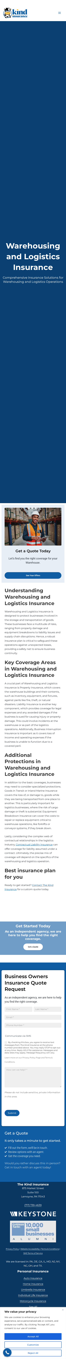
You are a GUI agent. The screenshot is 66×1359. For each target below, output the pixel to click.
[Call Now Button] (7, 1352)
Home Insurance (33, 1283)
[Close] (63, 1310)
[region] (33, 1333)
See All (33, 1306)
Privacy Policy (12, 1249)
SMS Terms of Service (33, 1253)
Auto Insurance (33, 1278)
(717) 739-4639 (33, 1205)
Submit (12, 1113)
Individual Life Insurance (33, 1295)
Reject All (33, 1353)
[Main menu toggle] (59, 12)
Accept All (33, 1336)
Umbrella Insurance (33, 1289)
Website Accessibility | (30, 1249)
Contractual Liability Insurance (34, 844)
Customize (33, 1344)
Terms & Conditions (50, 1249)
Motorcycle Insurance (33, 1301)
